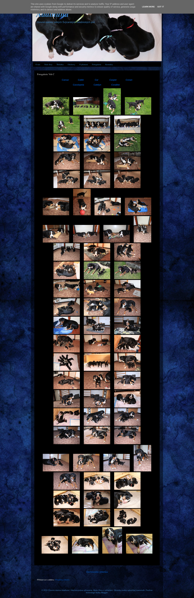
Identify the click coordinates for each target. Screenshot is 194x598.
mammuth (140, 590)
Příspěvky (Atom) (62, 580)
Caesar (65, 80)
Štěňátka (60, 64)
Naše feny (48, 64)
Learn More (148, 7)
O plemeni (83, 64)
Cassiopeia (78, 85)
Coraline (115, 85)
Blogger (104, 593)
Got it (160, 7)
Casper (113, 80)
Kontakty (109, 64)
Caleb (81, 80)
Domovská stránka (97, 572)
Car (96, 80)
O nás (38, 64)
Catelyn (97, 85)
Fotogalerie (96, 64)
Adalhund (52, 13)
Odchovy (71, 64)
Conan (129, 80)
